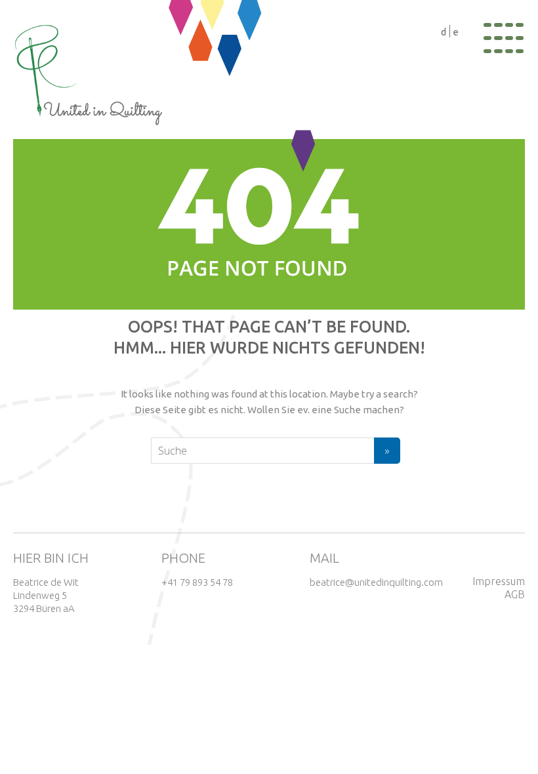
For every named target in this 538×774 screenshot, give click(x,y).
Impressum (498, 581)
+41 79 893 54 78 (197, 582)
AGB (515, 594)
